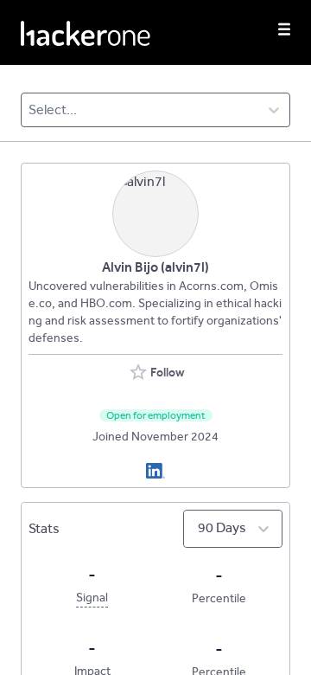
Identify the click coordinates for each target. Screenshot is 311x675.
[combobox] (30, 110)
